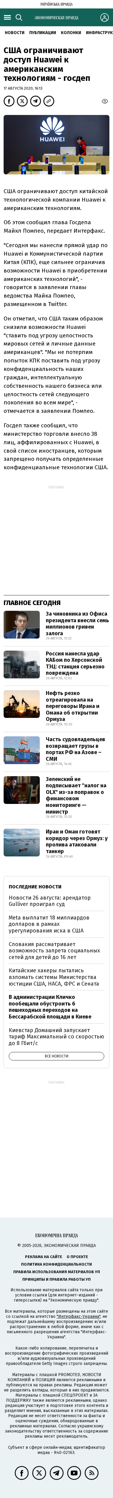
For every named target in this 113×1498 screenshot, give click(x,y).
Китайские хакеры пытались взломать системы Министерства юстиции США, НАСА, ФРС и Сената (54, 977)
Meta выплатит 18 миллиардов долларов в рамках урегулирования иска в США (49, 924)
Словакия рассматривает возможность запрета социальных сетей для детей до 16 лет (54, 951)
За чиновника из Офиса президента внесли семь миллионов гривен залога (77, 623)
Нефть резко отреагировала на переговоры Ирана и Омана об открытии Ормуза (72, 706)
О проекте (77, 1256)
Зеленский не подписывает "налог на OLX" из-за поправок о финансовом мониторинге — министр (76, 795)
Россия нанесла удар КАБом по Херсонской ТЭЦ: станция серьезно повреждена (75, 663)
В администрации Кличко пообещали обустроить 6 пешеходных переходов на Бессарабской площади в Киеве (50, 1007)
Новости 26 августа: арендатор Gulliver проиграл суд (50, 901)
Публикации (42, 32)
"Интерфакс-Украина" (78, 1316)
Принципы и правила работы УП (56, 1279)
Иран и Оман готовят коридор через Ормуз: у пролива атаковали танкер (77, 841)
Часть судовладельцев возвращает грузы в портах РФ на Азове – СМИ (75, 749)
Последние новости (35, 887)
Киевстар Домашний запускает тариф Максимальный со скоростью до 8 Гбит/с (56, 1037)
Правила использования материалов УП (56, 1272)
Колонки (71, 32)
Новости (14, 32)
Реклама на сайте (43, 1256)
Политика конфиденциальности (56, 1264)
